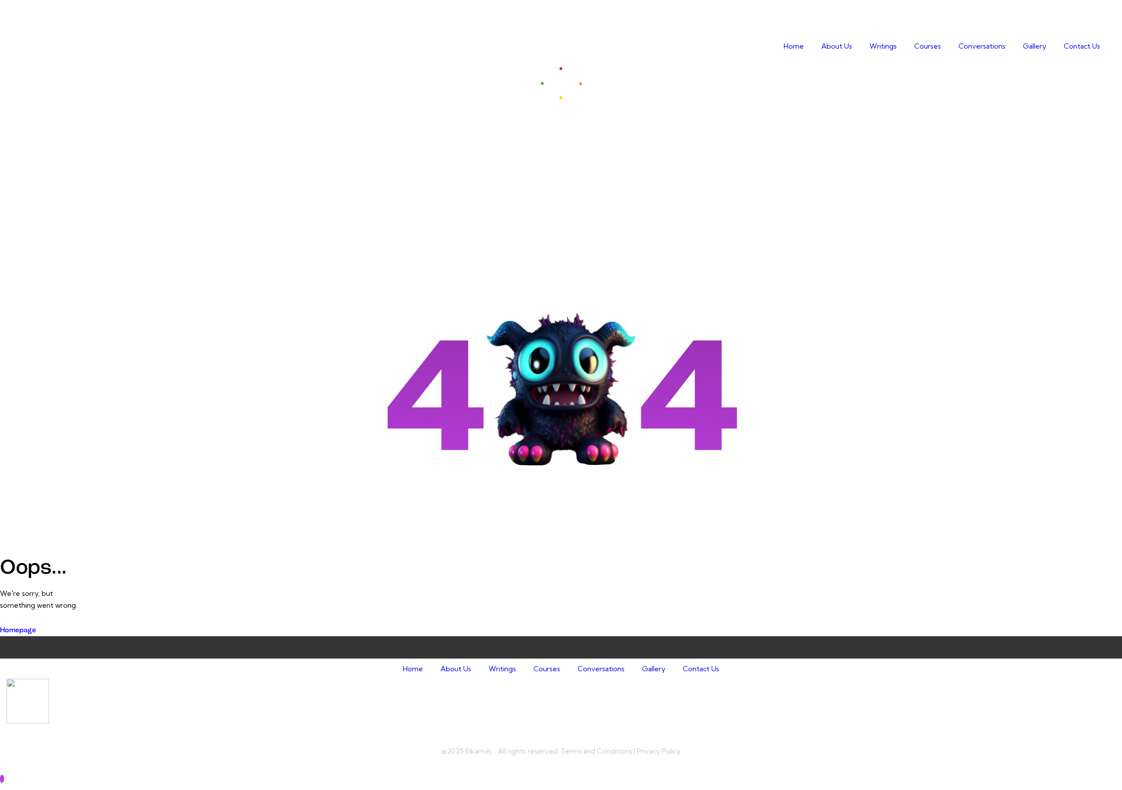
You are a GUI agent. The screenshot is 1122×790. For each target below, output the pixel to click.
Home (794, 46)
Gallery (1034, 46)
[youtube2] (39, 26)
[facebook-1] (16, 26)
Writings (883, 46)
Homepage (18, 630)
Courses (927, 46)
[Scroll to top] (2, 779)
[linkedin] (62, 26)
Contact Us (1082, 46)
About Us (836, 46)
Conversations (982, 46)
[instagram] (85, 26)
